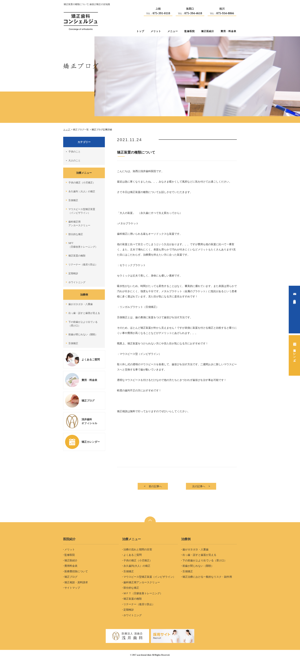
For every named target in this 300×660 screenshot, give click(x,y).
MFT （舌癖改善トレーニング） (83, 245)
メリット (156, 31)
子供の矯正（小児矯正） (81, 182)
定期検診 (73, 273)
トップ (140, 31)
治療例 (84, 294)
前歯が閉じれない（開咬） (83, 334)
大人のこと (74, 160)
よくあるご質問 (132, 555)
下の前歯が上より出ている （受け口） (83, 324)
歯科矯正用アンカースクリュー (79, 223)
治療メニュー (84, 172)
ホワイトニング (76, 282)
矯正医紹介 (207, 31)
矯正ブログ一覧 (81, 129)
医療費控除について (76, 571)
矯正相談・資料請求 (76, 582)
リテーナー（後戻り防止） (83, 264)
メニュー (173, 31)
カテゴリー (84, 141)
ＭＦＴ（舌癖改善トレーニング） (142, 593)
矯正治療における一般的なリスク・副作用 (207, 576)
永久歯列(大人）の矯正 (136, 565)
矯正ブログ (70, 576)
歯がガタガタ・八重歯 (80, 304)
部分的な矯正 (75, 234)
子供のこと (74, 151)
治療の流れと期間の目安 (137, 549)
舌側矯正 (73, 200)
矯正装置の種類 (76, 255)
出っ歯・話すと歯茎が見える (84, 313)
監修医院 (189, 31)
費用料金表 (70, 565)
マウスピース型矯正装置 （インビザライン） (81, 211)
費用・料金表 (228, 31)
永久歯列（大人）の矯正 (81, 191)
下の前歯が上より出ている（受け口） (204, 560)
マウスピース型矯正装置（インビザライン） (149, 576)
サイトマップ (72, 587)
